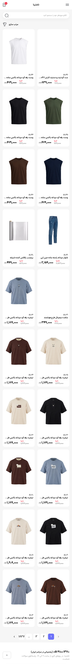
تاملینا (36, 5)
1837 (22, 637)
